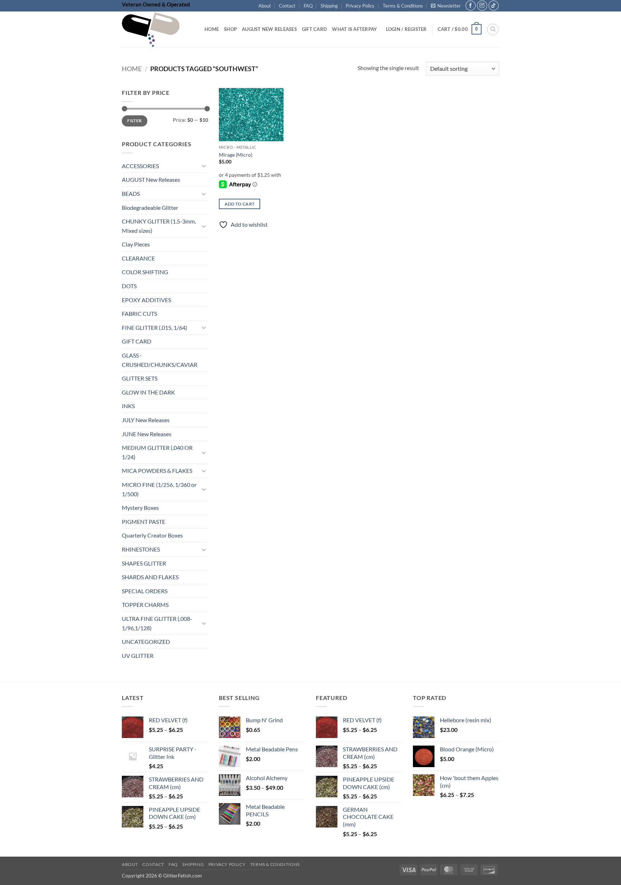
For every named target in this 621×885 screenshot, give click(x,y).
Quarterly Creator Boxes (152, 535)
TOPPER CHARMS (145, 604)
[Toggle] (203, 166)
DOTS (129, 285)
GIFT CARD (136, 341)
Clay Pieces (136, 244)
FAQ (308, 6)
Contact (287, 6)
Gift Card (314, 29)
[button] (446, 5)
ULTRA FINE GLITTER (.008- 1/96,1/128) (157, 623)
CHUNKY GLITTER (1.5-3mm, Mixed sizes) (159, 226)
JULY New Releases (146, 419)
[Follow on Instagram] (482, 5)
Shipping (329, 6)
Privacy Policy (360, 6)
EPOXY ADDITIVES (146, 299)
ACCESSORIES (140, 165)
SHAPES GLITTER (144, 563)
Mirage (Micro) (235, 155)
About (264, 6)
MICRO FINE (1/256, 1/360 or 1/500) (159, 489)
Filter (134, 121)
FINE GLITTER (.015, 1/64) (154, 327)
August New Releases (269, 29)
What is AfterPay (354, 29)
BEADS (131, 193)
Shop (230, 29)
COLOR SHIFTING (145, 272)
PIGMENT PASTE (143, 521)
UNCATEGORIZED (146, 642)
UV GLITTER (137, 655)
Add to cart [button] (240, 204)
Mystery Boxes (140, 507)
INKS (128, 406)
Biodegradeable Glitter (150, 207)
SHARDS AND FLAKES (150, 577)
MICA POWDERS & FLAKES (157, 470)
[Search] (492, 29)
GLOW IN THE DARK (148, 392)
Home (211, 29)
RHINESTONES (141, 549)
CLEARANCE (138, 258)
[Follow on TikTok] (493, 5)
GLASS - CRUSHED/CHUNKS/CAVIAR (159, 360)
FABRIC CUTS (139, 313)
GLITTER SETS (139, 378)
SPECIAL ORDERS (144, 590)
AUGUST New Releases (151, 179)
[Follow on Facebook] (470, 5)
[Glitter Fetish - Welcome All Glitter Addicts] (158, 29)
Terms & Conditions (403, 6)
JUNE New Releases (146, 433)
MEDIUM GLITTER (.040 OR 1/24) (157, 452)
